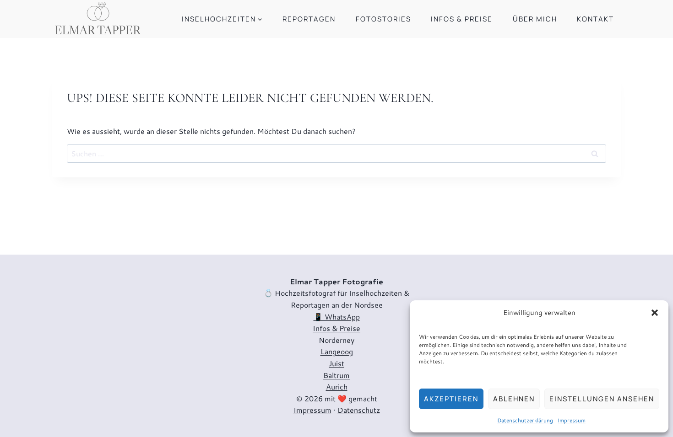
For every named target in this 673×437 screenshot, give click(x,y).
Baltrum (336, 375)
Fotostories (383, 19)
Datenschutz (358, 410)
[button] (654, 312)
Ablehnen (514, 399)
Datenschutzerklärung (525, 420)
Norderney (336, 340)
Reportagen (309, 19)
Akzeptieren (451, 399)
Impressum (572, 420)
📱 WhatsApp (337, 316)
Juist (336, 363)
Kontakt (595, 19)
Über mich (535, 19)
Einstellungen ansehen (601, 399)
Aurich (336, 386)
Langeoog (336, 351)
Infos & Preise (462, 19)
